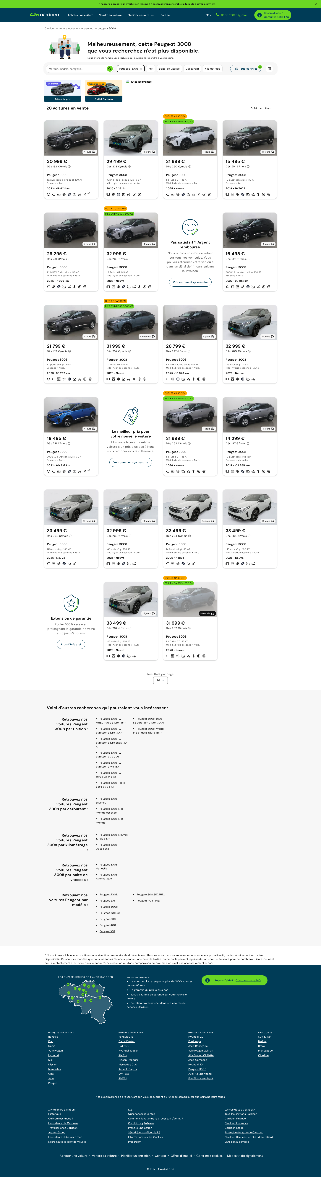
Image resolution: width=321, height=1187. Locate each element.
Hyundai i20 (196, 1036)
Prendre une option (140, 1127)
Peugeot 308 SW (110, 913)
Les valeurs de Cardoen (63, 1123)
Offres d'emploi (181, 1156)
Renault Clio (126, 1036)
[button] (141, 68)
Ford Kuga (194, 1041)
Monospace (265, 1050)
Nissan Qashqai (128, 1060)
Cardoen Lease (234, 1127)
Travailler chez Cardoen (62, 1127)
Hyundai (53, 1055)
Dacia (51, 1046)
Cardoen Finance (235, 1118)
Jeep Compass (197, 1060)
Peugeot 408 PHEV (148, 900)
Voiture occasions (70, 28)
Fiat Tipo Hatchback (200, 1078)
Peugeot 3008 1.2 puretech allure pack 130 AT (111, 742)
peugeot (89, 28)
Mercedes (54, 1069)
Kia (50, 1060)
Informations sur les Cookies (145, 1137)
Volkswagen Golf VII (200, 1050)
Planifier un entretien (141, 15)
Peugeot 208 (108, 900)
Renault (53, 1036)
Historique (54, 1114)
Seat (51, 1078)
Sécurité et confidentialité (144, 1132)
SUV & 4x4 (264, 1036)
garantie (159, 994)
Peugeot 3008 (197, 1069)
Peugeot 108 (107, 931)
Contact (165, 15)
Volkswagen (55, 1050)
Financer (103, 4)
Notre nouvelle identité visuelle (67, 1141)
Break (261, 1046)
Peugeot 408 (108, 925)
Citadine (263, 1055)
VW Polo (124, 1073)
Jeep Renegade (198, 1046)
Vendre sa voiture (110, 15)
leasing (144, 4)
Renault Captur (128, 1069)
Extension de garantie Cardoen (244, 1132)
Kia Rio (123, 1055)
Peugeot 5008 (109, 906)
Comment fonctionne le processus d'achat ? (155, 1118)
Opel (51, 1073)
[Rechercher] (110, 69)
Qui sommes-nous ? (60, 1118)
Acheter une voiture (80, 15)
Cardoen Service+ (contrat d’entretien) (249, 1137)
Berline (262, 1041)
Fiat (50, 1041)
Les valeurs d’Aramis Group (65, 1137)
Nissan (52, 1064)
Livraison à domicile (237, 1141)
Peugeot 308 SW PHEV (151, 894)
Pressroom (134, 1141)
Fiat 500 (124, 1046)
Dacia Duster (127, 1041)
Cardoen (50, 28)
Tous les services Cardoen (241, 1114)
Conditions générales (141, 1123)
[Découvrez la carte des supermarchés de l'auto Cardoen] (86, 1023)
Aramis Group (56, 1132)
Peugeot (53, 1083)
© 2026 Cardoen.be (160, 1169)
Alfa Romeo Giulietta (201, 1055)
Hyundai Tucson (129, 1050)
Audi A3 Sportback (200, 1073)
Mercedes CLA (128, 1064)
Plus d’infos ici (71, 644)
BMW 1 (123, 1078)
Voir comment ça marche (190, 282)
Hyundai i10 (195, 1064)
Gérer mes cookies (209, 1156)
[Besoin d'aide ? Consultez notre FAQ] (259, 15)
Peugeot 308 (108, 919)
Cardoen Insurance (236, 1123)
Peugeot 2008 (109, 894)
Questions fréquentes (141, 1114)
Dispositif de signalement (245, 1156)
